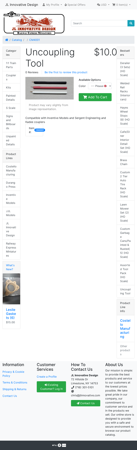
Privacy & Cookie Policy (13, 373)
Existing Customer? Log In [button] (51, 386)
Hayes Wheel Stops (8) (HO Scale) (125, 115)
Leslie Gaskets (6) (11, 314)
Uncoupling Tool (125, 291)
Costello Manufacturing (11, 170)
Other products (125, 350)
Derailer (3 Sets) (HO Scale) (125, 69)
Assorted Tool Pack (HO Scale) (125, 273)
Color (82, 86)
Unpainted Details (11, 140)
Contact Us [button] (87, 403)
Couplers (11, 77)
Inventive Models (11, 199)
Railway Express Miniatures (11, 249)
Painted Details (11, 97)
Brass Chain (123, 162)
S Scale (10, 108)
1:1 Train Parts (11, 65)
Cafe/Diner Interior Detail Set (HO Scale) (125, 142)
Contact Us (10, 395)
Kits (8, 87)
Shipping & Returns (14, 389)
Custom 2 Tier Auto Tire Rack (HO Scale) (125, 184)
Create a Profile (47, 376)
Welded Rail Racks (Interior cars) (125, 91)
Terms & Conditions (15, 382)
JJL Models (10, 213)
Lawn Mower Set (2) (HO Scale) (124, 212)
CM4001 (34, 39)
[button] (52, 4)
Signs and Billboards (11, 122)
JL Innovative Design (21, 5)
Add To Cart (97, 97)
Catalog (17, 39)
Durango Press (10, 184)
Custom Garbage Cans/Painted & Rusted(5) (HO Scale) (125, 243)
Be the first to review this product (66, 72)
